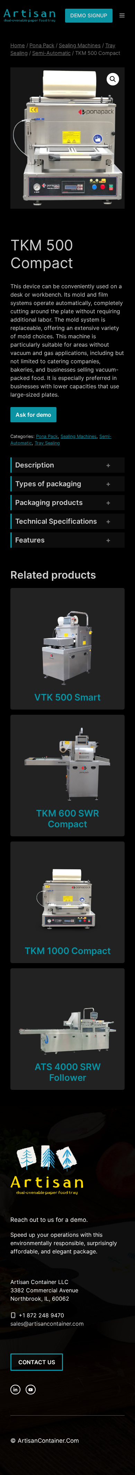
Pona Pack (41, 45)
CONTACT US (36, 1362)
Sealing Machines (80, 45)
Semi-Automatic (51, 53)
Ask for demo (33, 414)
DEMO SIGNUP (88, 15)
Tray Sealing (47, 443)
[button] (113, 79)
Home (17, 45)
